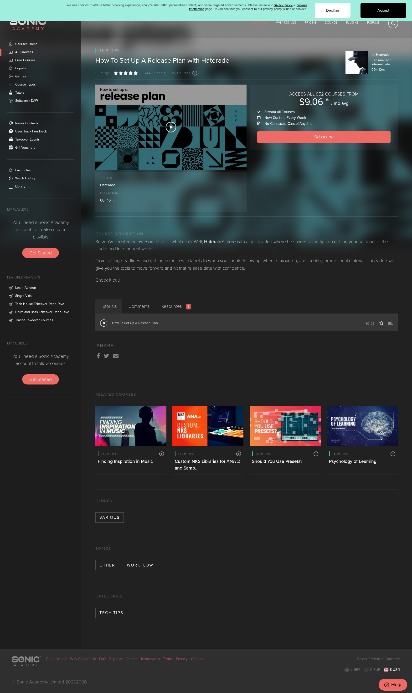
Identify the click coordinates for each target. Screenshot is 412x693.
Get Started (40, 253)
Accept (383, 10)
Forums (373, 23)
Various (109, 517)
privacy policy (283, 5)
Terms (168, 659)
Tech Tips (111, 612)
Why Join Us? (286, 23)
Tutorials (260, 23)
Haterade (383, 55)
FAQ (102, 659)
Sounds (331, 23)
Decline (332, 10)
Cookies (197, 659)
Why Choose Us (83, 659)
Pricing (310, 23)
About (62, 659)
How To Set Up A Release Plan (135, 323)
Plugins (352, 23)
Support (115, 659)
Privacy (182, 659)
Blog (50, 659)
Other (107, 565)
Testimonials (150, 659)
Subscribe (324, 137)
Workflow (140, 565)
